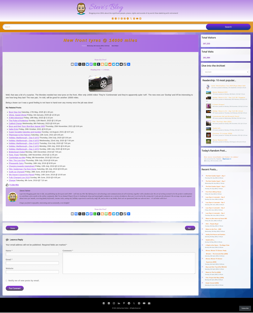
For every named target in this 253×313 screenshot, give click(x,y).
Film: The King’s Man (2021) (222, 121)
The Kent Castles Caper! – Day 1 (215, 186)
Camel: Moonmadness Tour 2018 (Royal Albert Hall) (228, 86)
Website (9, 268)
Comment (68, 251)
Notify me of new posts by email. (23, 280)
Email (9, 259)
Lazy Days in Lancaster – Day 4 (215, 197)
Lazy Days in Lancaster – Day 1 (215, 213)
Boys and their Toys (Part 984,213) (216, 267)
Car (100, 48)
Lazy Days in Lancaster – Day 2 (215, 208)
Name (9, 251)
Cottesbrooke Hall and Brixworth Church (226, 116)
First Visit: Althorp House (213, 192)
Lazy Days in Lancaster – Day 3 (215, 202)
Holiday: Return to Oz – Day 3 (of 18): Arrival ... (229, 111)
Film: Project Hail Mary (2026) (215, 277)
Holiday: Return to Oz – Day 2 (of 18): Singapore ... (230, 97)
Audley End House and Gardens (215, 234)
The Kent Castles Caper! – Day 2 (215, 181)
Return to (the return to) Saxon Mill (216, 218)
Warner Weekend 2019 (220, 92)
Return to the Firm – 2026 (213, 229)
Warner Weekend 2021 (220, 140)
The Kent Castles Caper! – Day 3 (215, 176)
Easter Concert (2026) (212, 283)
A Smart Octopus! (219, 104)
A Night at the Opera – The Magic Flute (217, 245)
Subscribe (245, 308)
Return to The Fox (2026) (213, 272)
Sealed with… (217, 128)
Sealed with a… (210, 240)
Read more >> (227, 159)
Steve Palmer (115, 45)
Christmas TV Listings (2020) (222, 133)
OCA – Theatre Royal (212, 224)
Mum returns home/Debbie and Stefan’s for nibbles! (221, 157)
